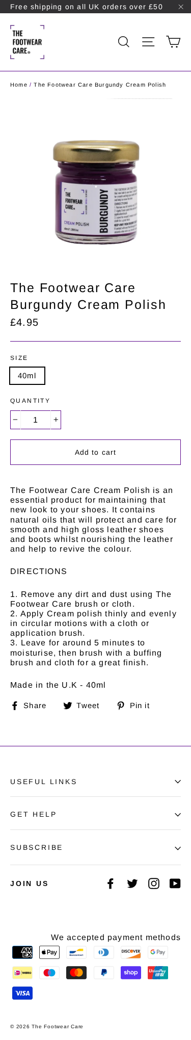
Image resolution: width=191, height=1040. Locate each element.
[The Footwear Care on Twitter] (132, 883)
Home (19, 85)
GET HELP (33, 814)
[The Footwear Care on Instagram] (153, 883)
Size (19, 357)
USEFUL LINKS (43, 781)
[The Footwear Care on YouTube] (175, 883)
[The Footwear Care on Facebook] (110, 883)
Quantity (30, 400)
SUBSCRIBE (36, 847)
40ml (27, 375)
